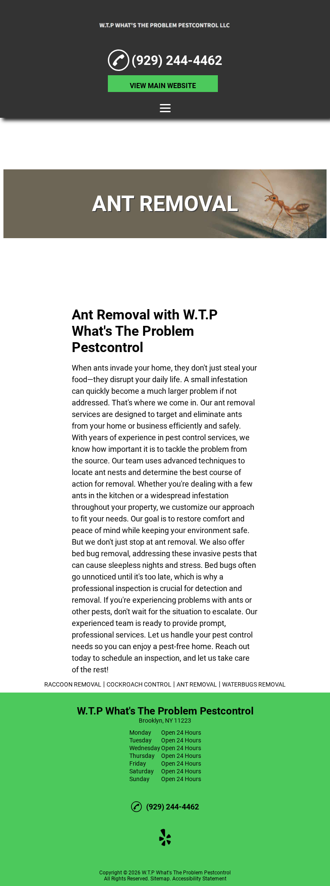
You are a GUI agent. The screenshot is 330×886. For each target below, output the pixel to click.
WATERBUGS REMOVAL (254, 684)
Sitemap (160, 879)
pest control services (200, 437)
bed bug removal (100, 553)
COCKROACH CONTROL (139, 684)
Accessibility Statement (199, 879)
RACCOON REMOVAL (72, 684)
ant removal (234, 402)
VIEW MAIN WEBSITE (163, 86)
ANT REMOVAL (197, 684)
